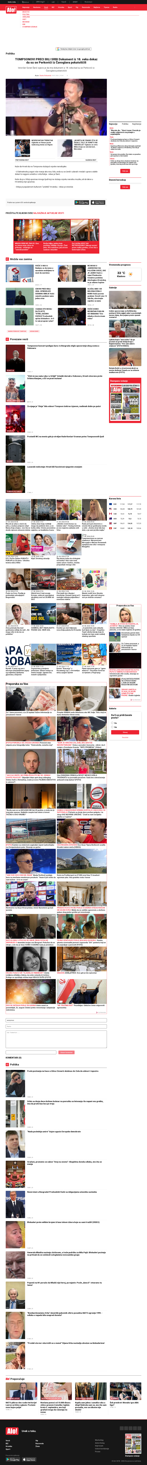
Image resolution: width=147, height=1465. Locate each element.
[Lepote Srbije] (40, 2)
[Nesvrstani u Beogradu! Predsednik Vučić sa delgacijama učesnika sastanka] (15, 1205)
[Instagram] (126, 1428)
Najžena (97, 7)
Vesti (46, 7)
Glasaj (125, 732)
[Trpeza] (63, 2)
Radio (115, 7)
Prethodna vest (22, 160)
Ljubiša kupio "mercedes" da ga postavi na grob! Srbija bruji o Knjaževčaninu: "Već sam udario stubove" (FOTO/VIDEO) (122, 343)
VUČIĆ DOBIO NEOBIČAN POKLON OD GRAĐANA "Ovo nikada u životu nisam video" (96, 314)
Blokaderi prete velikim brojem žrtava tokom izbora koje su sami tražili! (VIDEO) (63, 1222)
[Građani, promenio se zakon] (15, 1174)
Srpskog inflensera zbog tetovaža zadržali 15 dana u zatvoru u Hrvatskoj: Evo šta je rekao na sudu (126, 147)
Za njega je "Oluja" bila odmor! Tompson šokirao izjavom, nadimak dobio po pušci (64, 406)
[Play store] (82, 202)
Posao (97, 1452)
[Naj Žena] (53, 2)
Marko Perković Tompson (17, 331)
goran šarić (34, 331)
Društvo (25, 12)
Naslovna (36, 7)
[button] (71, 75)
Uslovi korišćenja (102, 1449)
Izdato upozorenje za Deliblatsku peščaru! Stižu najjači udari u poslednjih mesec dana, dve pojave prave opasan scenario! (125, 314)
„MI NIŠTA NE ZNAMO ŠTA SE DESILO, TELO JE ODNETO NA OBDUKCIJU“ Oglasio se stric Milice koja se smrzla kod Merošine (86, 144)
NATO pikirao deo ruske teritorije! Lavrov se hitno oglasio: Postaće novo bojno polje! (21, 1404)
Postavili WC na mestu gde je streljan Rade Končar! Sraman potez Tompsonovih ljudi (65, 436)
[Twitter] (139, 1428)
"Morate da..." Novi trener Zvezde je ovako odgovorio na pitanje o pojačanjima (126, 132)
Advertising (99, 1443)
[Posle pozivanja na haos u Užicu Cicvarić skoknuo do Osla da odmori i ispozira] (15, 1084)
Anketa (112, 708)
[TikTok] (130, 1428)
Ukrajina (26, 17)
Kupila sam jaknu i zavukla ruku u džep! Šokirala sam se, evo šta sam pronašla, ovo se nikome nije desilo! (91, 1406)
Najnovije (25, 7)
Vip (77, 7)
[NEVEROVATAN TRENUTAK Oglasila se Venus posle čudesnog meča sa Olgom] (22, 148)
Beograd (25, 22)
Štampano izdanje (29, 27)
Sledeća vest (91, 160)
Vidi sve (125, 171)
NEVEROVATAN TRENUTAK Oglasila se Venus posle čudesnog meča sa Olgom (42, 142)
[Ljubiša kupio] (125, 328)
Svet (24, 19)
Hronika (61, 7)
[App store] (98, 202)
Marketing (99, 1440)
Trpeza (106, 7)
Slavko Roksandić (45, 75)
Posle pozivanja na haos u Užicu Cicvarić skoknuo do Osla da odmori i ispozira (62, 1071)
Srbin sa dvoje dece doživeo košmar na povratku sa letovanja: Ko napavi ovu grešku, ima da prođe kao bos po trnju (124, 162)
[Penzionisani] (88, 2)
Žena (38, 1446)
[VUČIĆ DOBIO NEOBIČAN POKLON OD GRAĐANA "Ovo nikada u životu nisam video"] (72, 317)
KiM (23, 24)
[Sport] (75, 2)
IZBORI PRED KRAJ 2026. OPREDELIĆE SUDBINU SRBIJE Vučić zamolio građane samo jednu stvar (44, 294)
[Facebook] (122, 1428)
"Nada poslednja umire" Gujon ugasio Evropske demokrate (54, 1131)
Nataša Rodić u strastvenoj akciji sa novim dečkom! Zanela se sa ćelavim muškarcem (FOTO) (124, 370)
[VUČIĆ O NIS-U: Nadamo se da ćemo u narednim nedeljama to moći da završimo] (20, 274)
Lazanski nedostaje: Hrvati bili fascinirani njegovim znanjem (54, 467)
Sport (70, 7)
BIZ (53, 7)
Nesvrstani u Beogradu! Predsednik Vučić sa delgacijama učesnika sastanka (62, 1192)
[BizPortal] (25, 2)
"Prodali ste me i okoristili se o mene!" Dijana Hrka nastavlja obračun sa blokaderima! (65, 1343)
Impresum (99, 1446)
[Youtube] (135, 1428)
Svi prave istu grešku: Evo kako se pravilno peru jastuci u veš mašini (126, 155)
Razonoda (86, 7)
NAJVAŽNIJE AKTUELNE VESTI (48, 213)
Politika (25, 14)
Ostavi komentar (66, 1052)
